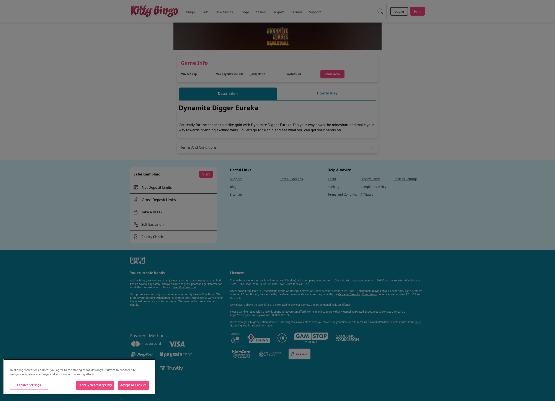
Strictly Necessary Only (95, 385)
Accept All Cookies (133, 385)
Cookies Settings (29, 385)
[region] (79, 376)
